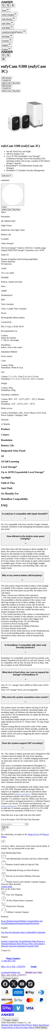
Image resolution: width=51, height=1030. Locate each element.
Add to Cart (6, 83)
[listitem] (5, 987)
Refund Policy (20, 1025)
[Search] (3, 5)
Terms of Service (15, 1027)
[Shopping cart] (8, 5)
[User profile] (12, 5)
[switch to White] (12, 195)
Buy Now (16, 83)
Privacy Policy (32, 1025)
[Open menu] (3, 59)
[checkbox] (3, 829)
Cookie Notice (28, 1027)
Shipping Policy (7, 1025)
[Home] (26, 2)
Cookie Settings (41, 1028)
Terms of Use (33, 834)
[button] (6, 78)
